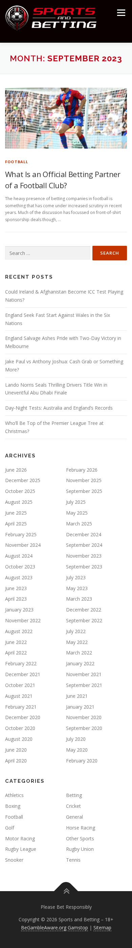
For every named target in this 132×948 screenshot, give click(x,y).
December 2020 (22, 717)
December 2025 (22, 480)
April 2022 (16, 652)
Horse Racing (80, 827)
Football (16, 161)
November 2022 (23, 620)
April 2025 (16, 523)
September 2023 (84, 566)
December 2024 (83, 534)
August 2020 (18, 739)
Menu (120, 13)
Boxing (12, 806)
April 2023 (16, 599)
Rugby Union (80, 849)
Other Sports (80, 838)
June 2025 (16, 513)
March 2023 (79, 599)
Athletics (14, 795)
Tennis (73, 860)
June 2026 (16, 470)
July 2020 (76, 739)
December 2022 (83, 609)
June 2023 (16, 588)
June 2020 (16, 750)
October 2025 (20, 491)
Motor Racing (20, 838)
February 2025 (21, 534)
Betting (74, 795)
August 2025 (18, 502)
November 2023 (84, 556)
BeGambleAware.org (43, 927)
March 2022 (79, 652)
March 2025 (79, 523)
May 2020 (77, 750)
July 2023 (76, 577)
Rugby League (20, 849)
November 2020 (84, 717)
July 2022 (76, 631)
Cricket (73, 806)
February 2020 (81, 760)
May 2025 (77, 513)
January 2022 (80, 663)
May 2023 (77, 588)
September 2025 (84, 491)
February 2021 (21, 707)
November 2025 (84, 480)
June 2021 (77, 696)
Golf (9, 827)
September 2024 (84, 545)
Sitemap (102, 927)
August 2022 (18, 631)
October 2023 (20, 566)
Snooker (14, 860)
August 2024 (18, 556)
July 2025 (76, 502)
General (74, 817)
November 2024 (23, 545)
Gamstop (78, 927)
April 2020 (16, 760)
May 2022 (77, 642)
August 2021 (18, 696)
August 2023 (18, 577)
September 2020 (84, 728)
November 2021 (84, 674)
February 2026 (81, 470)
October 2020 (20, 728)
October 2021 (20, 685)
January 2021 (80, 707)
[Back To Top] (66, 891)
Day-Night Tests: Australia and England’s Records (59, 408)
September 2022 (84, 620)
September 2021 (84, 685)
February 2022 (21, 663)
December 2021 (22, 674)
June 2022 (16, 642)
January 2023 (19, 609)
